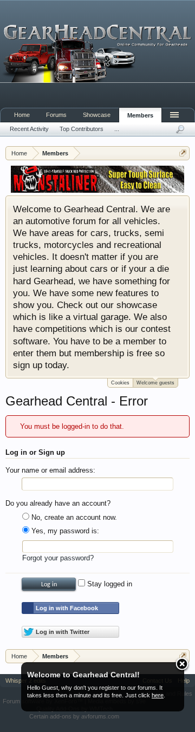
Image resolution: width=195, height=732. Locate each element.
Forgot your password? (58, 558)
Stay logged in (108, 584)
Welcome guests (155, 382)
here (158, 695)
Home (22, 115)
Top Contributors (81, 129)
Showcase (96, 115)
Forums (56, 115)
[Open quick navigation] (182, 152)
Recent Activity (29, 129)
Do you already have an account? (57, 503)
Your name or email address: (50, 470)
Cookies (120, 382)
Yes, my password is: (64, 531)
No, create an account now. (73, 517)
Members (140, 115)
